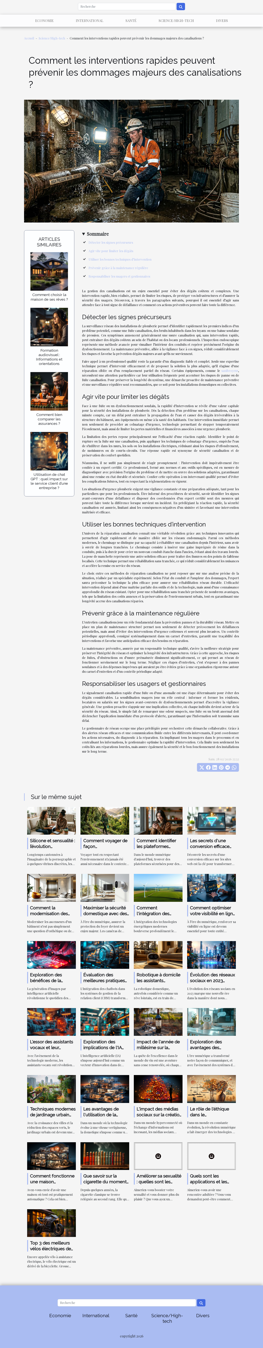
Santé (131, 20)
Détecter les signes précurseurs (111, 242)
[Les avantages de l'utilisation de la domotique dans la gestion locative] (104, 1089)
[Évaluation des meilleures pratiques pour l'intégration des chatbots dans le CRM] (104, 954)
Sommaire (98, 234)
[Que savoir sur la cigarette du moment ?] (104, 1156)
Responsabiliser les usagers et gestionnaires (119, 276)
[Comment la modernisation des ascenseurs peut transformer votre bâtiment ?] (51, 887)
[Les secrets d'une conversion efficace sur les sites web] (211, 820)
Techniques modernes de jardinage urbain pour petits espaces (53, 1114)
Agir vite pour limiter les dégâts (111, 251)
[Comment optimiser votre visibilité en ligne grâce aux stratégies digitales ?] (211, 887)
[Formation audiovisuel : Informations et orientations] (49, 327)
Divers (222, 20)
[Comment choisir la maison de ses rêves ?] (49, 271)
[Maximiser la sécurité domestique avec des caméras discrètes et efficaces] (104, 887)
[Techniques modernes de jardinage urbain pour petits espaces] (51, 1089)
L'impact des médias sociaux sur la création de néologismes (159, 1114)
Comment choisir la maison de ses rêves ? (49, 297)
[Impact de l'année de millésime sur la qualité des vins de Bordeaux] (158, 1021)
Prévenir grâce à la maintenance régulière (118, 268)
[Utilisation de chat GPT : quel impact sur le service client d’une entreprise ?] (49, 451)
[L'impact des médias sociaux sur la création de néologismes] (158, 1089)
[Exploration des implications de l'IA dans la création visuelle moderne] (104, 1021)
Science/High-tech (176, 20)
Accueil (29, 38)
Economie (44, 20)
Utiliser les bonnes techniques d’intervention (120, 259)
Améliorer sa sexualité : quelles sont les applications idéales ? (159, 1181)
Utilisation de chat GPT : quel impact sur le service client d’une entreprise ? (49, 481)
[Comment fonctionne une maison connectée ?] (51, 1156)
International (89, 20)
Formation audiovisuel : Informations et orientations (49, 357)
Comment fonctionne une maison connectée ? (52, 1181)
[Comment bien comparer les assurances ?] (49, 391)
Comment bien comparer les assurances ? (49, 419)
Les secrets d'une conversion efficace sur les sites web (209, 846)
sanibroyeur (229, 371)
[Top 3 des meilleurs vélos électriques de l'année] (51, 1223)
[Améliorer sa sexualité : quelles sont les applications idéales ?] (158, 1156)
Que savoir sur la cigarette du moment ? (105, 1181)
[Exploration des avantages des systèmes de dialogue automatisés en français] (211, 1021)
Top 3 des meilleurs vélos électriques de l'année (50, 1248)
